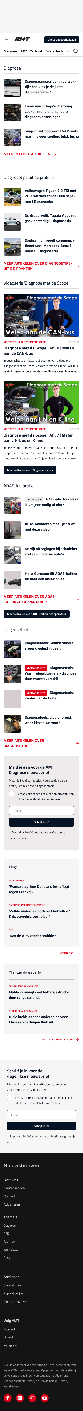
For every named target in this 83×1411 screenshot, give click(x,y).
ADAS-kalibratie (18, 485)
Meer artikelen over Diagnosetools (24, 743)
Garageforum (12, 1285)
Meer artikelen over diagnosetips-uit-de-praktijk (38, 266)
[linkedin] (20, 1398)
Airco (7, 1257)
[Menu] (7, 39)
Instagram (10, 1345)
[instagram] (32, 1398)
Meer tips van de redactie (57, 1039)
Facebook (10, 1329)
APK (6, 1233)
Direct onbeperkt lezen (62, 39)
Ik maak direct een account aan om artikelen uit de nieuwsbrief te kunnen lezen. (45, 796)
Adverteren (12, 1204)
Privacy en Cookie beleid (41, 1380)
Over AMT (11, 1180)
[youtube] (45, 1398)
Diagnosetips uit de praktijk (29, 177)
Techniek (9, 1241)
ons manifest (67, 1364)
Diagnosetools (17, 629)
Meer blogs (66, 953)
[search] (75, 51)
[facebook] (8, 1398)
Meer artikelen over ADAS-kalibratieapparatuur (30, 599)
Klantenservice (14, 1188)
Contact (9, 1196)
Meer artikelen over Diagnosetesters (30, 470)
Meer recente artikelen (27, 154)
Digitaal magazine (15, 1301)
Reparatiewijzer (14, 1293)
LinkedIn (9, 1337)
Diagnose (12, 67)
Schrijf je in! (41, 822)
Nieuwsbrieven (21, 1165)
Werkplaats (11, 1249)
